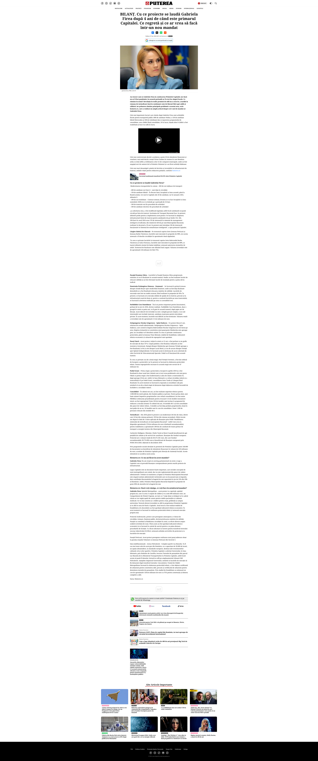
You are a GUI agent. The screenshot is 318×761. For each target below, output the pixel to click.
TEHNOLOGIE (164, 733)
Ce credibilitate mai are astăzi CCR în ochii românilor (173, 708)
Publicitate (178, 749)
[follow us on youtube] (137, 606)
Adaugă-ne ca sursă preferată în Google (160, 40)
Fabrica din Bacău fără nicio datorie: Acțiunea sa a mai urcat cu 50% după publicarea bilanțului (114, 736)
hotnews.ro (176, 171)
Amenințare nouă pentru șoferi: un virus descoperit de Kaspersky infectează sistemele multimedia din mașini (161, 614)
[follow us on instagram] (152, 606)
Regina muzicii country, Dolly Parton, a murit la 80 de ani (203, 736)
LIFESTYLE (200, 8)
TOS (132, 749)
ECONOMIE (156, 8)
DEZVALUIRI (118, 8)
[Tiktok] (110, 3)
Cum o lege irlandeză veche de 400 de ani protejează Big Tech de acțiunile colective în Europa (163, 642)
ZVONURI (178, 8)
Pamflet (134, 705)
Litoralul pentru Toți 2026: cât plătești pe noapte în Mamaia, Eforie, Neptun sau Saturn (161, 623)
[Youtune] (114, 3)
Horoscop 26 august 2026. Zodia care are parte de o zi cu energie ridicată (144, 736)
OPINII (171, 8)
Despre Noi (169, 749)
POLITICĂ (138, 8)
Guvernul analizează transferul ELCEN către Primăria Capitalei (160, 176)
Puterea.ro (164, 36)
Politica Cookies (140, 749)
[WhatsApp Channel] (119, 3)
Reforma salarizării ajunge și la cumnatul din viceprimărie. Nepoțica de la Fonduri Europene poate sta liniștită (144, 710)
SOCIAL (164, 8)
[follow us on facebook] (166, 606)
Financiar (147, 8)
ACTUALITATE (129, 8)
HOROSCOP (134, 733)
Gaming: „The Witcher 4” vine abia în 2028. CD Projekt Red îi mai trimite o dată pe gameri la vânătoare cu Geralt (173, 736)
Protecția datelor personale (155, 749)
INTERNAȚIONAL (189, 8)
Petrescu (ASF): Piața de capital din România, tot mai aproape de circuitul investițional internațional (163, 633)
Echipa (186, 749)
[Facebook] (102, 3)
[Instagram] (106, 3)
